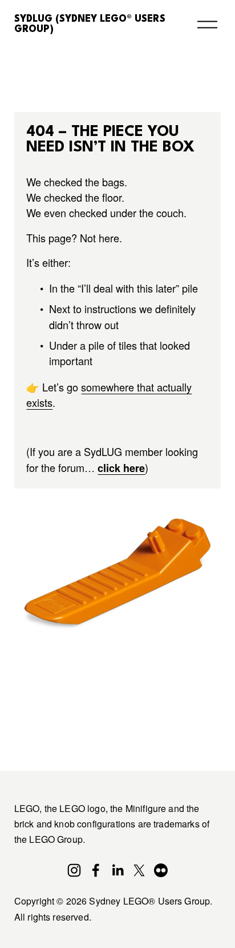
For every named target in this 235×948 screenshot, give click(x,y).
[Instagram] (74, 870)
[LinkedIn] (117, 870)
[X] (139, 870)
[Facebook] (96, 870)
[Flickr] (161, 870)
